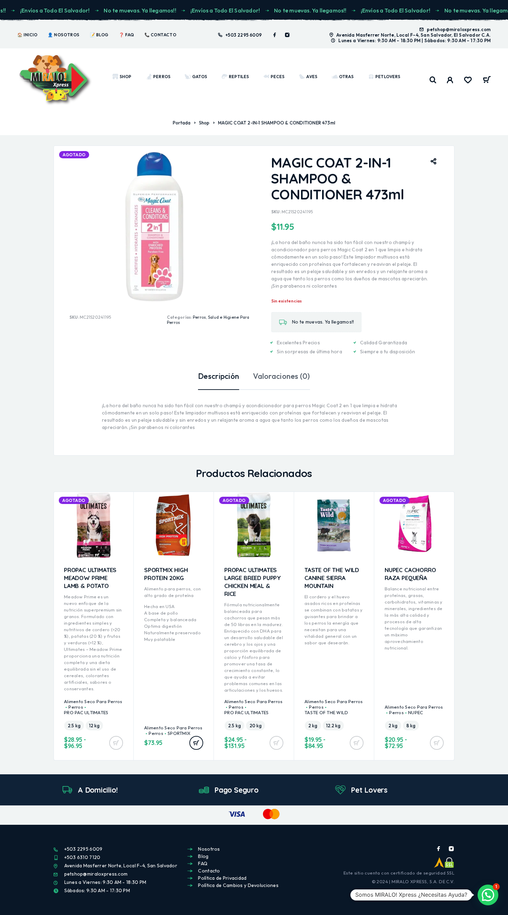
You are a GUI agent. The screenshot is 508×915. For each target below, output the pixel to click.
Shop (204, 122)
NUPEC (415, 712)
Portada (181, 122)
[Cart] (487, 80)
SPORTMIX (179, 733)
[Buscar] (433, 80)
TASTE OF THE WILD (326, 712)
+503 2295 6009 (243, 35)
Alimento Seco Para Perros (93, 701)
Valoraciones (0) (281, 376)
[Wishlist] (468, 81)
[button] (196, 743)
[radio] (74, 725)
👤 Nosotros (63, 34)
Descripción (218, 376)
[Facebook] (275, 35)
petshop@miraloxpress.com (459, 29)
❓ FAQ (126, 34)
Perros (199, 317)
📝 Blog (99, 34)
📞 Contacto (160, 34)
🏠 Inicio (27, 34)
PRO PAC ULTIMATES (86, 712)
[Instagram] (287, 35)
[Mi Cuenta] (450, 80)
